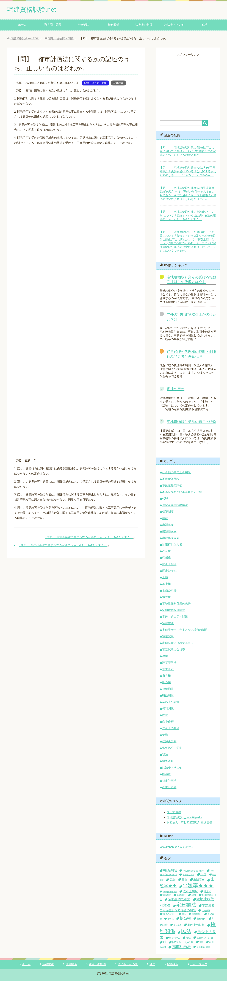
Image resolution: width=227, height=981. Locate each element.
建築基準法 (169, 662)
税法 (204, 24)
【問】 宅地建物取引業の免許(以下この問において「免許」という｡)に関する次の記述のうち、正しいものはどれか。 (188, 151)
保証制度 (168, 511)
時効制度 (168, 695)
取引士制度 (169, 564)
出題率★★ (169, 531)
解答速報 (168, 761)
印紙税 (166, 557)
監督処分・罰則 (172, 747)
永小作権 (168, 721)
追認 (201, 942)
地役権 (166, 596)
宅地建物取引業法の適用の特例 (191, 422)
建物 (165, 656)
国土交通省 (174, 812)
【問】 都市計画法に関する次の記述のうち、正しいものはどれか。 (63, 545)
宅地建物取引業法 (173, 610)
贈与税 (166, 774)
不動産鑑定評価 (172, 485)
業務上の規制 (170, 701)
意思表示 (168, 669)
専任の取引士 (169, 914)
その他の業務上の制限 (176, 472)
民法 (165, 715)
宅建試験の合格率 (173, 649)
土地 (165, 577)
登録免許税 (169, 741)
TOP (24, 38)
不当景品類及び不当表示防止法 (182, 492)
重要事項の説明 (203, 947)
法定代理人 (174, 938)
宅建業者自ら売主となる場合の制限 (185, 629)
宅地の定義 (175, 389)
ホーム (22, 24)
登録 (188, 937)
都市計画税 (169, 787)
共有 (165, 518)
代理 (165, 498)
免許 (173, 879)
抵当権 (166, 682)
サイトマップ (198, 964)
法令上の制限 (143, 24)
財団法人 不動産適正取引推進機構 (189, 822)
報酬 (194, 895)
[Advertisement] (189, 81)
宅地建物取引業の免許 (176, 603)
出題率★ (168, 524)
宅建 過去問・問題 (95, 83)
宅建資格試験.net (31, 9)
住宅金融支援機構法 (175, 505)
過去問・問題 (52, 24)
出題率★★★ (170, 537)
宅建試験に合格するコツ (177, 642)
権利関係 (113, 24)
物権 (165, 734)
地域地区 (181, 895)
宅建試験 (118, 83)
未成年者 (177, 925)
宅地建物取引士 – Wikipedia (184, 817)
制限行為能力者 (172, 544)
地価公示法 (169, 590)
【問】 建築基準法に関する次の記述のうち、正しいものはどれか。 (89, 537)
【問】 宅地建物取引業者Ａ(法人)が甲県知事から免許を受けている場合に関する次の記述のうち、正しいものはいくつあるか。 (188, 171)
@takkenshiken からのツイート (180, 847)
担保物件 (168, 688)
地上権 (166, 583)
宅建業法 (83, 24)
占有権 (166, 551)
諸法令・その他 (174, 24)
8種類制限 (170, 870)
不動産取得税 (170, 478)
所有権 (166, 675)
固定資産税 (169, 570)
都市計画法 (169, 780)
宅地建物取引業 (179, 899)
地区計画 (167, 895)
